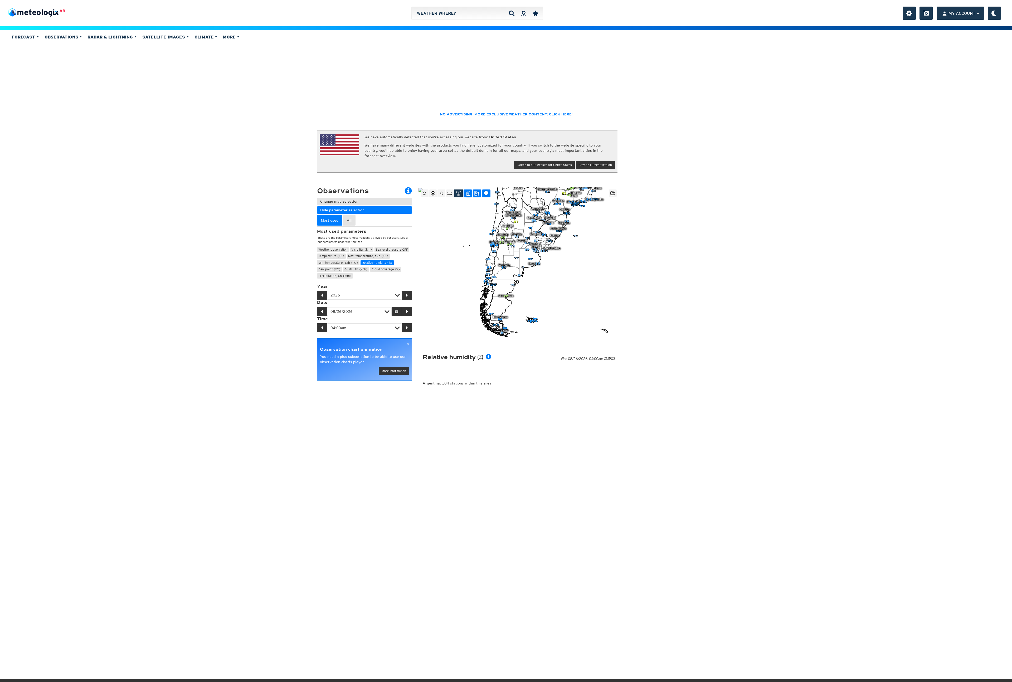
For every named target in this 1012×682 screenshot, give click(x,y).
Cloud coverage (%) (386, 269)
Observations (62, 37)
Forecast (24, 37)
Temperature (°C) (331, 256)
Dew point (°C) (329, 269)
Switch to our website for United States (544, 165)
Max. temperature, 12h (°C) (368, 256)
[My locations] (535, 13)
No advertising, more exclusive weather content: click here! (506, 114)
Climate (204, 37)
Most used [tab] (329, 220)
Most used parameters (341, 231)
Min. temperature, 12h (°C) (338, 263)
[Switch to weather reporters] (477, 193)
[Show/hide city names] (450, 193)
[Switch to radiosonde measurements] (486, 193)
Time (322, 318)
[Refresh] (425, 193)
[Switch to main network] (458, 193)
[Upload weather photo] (926, 13)
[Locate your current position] (433, 193)
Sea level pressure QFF (392, 249)
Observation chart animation (351, 349)
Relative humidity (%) (377, 263)
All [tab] (349, 220)
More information (394, 371)
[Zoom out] (441, 193)
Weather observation (333, 249)
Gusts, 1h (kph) (356, 269)
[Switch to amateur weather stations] (468, 193)
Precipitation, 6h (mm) (335, 276)
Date (322, 302)
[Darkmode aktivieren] (994, 13)
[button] (613, 193)
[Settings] (909, 13)
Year (322, 286)
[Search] (511, 13)
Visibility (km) (361, 249)
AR (62, 11)
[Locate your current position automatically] (523, 13)
